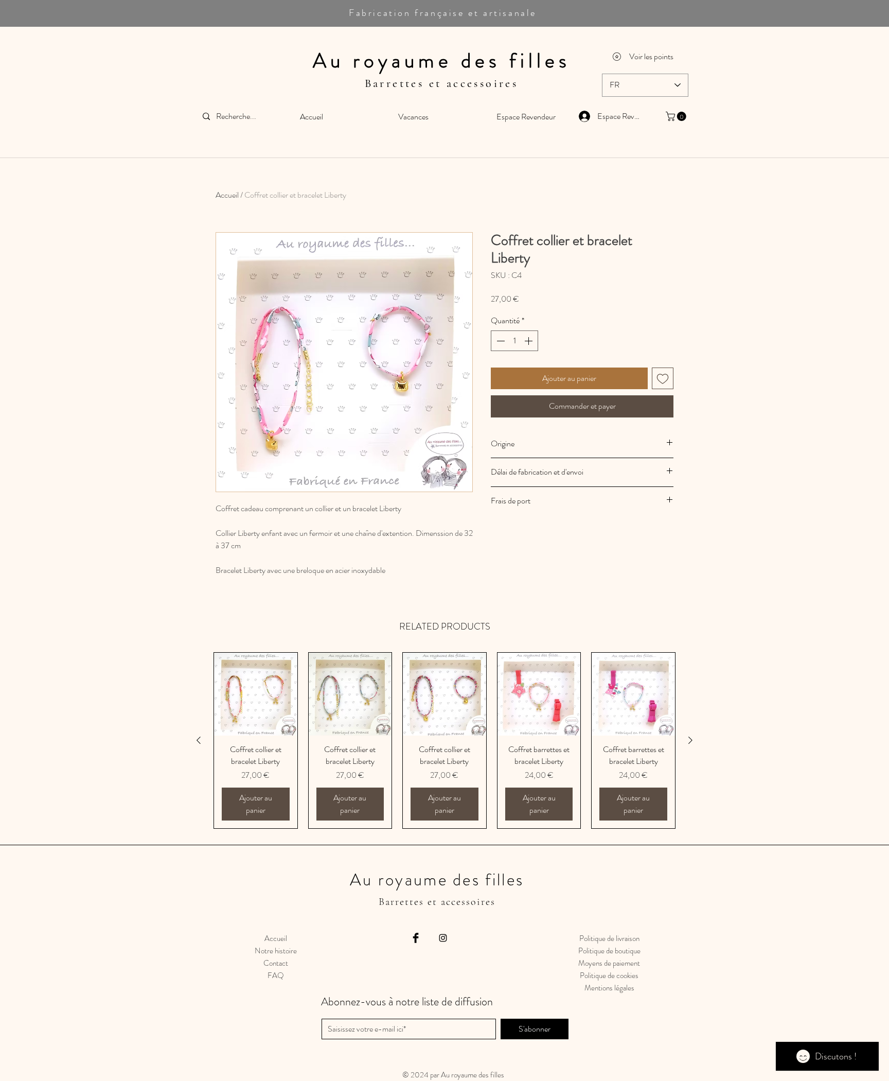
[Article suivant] (690, 740)
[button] (677, 116)
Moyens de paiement (609, 963)
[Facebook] (416, 938)
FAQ (276, 975)
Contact (275, 963)
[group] (444, 740)
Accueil (227, 195)
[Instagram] (443, 938)
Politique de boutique (609, 950)
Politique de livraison (609, 938)
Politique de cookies (609, 975)
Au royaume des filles (442, 60)
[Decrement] (499, 341)
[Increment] (529, 341)
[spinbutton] (514, 341)
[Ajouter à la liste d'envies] (662, 378)
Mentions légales (609, 987)
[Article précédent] (198, 740)
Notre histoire (276, 950)
